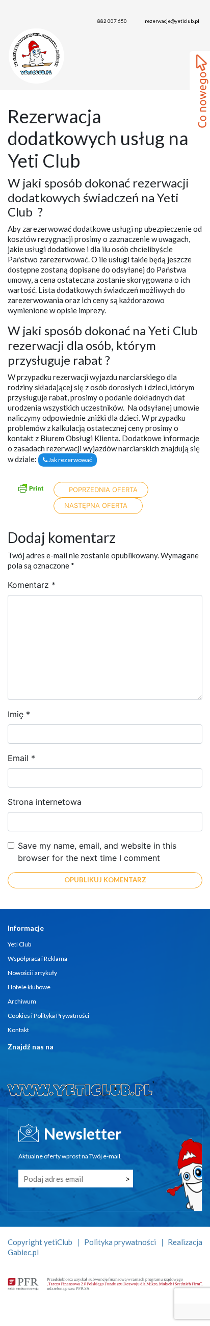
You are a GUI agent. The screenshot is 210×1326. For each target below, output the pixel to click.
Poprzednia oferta (102, 489)
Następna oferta (96, 505)
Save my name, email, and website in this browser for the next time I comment (97, 852)
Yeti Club (19, 944)
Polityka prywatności (120, 1242)
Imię (19, 714)
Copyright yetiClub (40, 1242)
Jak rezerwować (69, 460)
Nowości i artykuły (32, 973)
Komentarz (32, 585)
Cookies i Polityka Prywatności (48, 1015)
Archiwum (22, 1001)
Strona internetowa (45, 802)
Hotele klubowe (29, 987)
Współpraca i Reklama (37, 958)
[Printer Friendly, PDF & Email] (30, 487)
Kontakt (18, 1030)
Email (21, 758)
